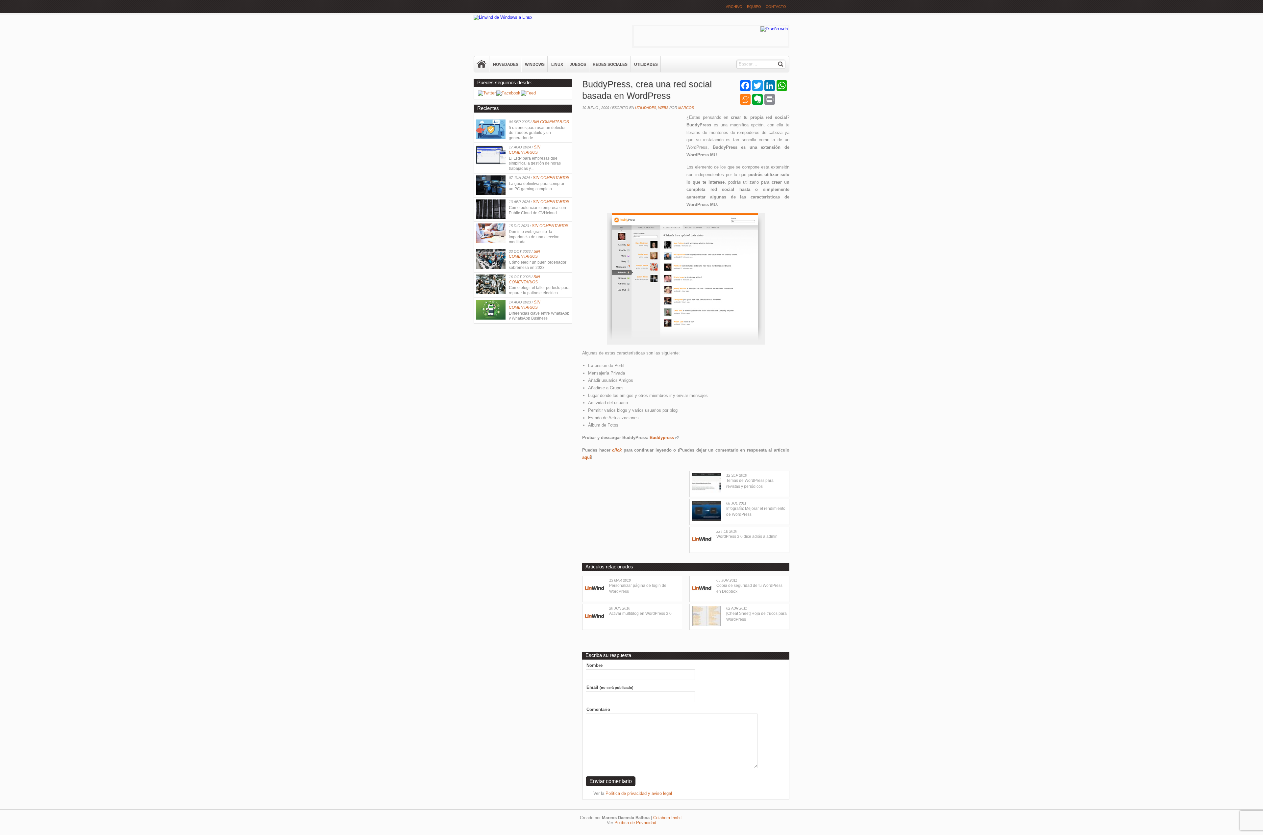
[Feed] (528, 93)
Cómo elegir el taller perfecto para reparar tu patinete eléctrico (539, 290)
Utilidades (646, 64)
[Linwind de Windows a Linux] (503, 17)
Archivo (734, 7)
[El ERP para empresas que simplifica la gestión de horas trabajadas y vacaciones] (491, 163)
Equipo (754, 7)
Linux (557, 64)
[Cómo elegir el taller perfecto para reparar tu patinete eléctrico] (491, 292)
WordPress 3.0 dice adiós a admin (747, 536)
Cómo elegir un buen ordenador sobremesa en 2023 (537, 265)
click (617, 450)
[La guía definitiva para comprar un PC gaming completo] (491, 193)
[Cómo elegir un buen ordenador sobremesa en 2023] (491, 267)
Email (609, 687)
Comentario (598, 709)
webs (663, 108)
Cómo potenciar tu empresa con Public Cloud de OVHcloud (537, 210)
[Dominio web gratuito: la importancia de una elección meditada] (491, 241)
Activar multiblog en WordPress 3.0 (640, 613)
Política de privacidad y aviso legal (639, 793)
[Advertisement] (631, 157)
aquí (586, 457)
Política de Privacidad (635, 822)
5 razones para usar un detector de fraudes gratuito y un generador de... (537, 132)
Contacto (776, 7)
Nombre (594, 665)
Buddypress (662, 437)
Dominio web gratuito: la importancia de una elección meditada (534, 236)
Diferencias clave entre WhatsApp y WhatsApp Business (539, 316)
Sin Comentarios (550, 121)
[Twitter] (487, 93)
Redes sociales (610, 64)
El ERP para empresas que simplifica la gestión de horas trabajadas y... (535, 163)
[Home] (482, 64)
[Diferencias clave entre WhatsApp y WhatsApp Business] (491, 318)
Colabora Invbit (667, 817)
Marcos (686, 108)
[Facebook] (508, 93)
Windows (535, 64)
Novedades (505, 64)
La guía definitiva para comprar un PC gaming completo (536, 186)
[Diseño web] (774, 28)
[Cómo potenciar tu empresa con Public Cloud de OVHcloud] (491, 217)
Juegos (578, 64)
